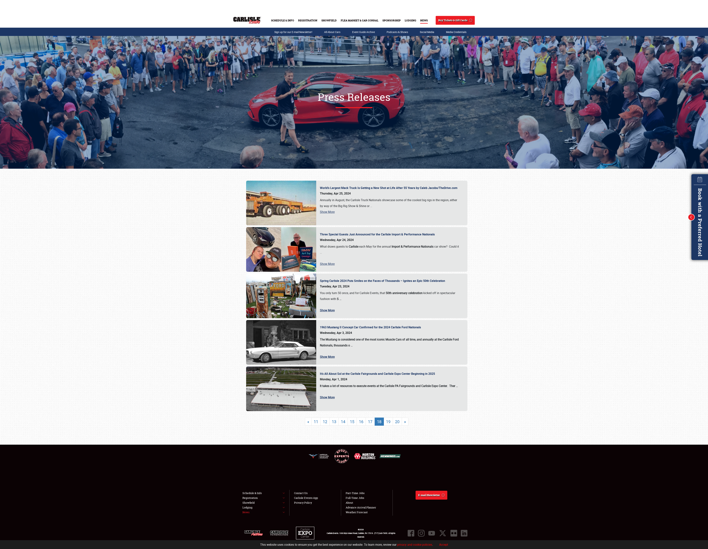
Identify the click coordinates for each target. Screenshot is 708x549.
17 (370, 421)
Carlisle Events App (306, 498)
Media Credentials (456, 32)
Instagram (421, 533)
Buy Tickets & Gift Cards (452, 20)
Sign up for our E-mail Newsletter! (293, 32)
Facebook (411, 533)
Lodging (410, 20)
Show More (327, 212)
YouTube (431, 533)
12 (325, 421)
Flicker (453, 533)
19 (388, 421)
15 (352, 421)
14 (343, 421)
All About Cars (332, 32)
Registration (307, 20)
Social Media (427, 32)
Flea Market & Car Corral (359, 20)
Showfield (329, 20)
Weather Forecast (357, 512)
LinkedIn (464, 533)
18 (379, 421)
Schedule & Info (282, 20)
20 (397, 421)
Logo (247, 20)
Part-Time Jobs (355, 493)
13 (334, 421)
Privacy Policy (303, 502)
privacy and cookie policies (414, 545)
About (349, 502)
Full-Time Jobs (355, 498)
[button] (691, 217)
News (424, 20)
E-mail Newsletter (429, 495)
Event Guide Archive (363, 32)
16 (361, 421)
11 (316, 421)
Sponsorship (391, 20)
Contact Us (301, 493)
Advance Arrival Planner (361, 507)
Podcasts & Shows (397, 32)
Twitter (442, 533)
